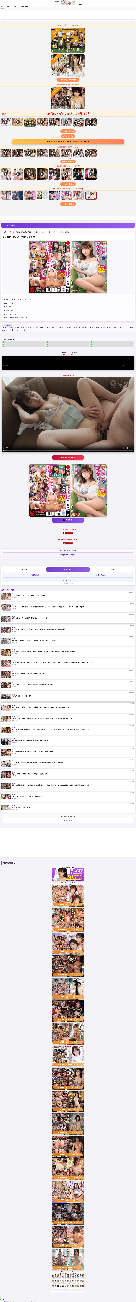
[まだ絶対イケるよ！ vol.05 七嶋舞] (68, 533)
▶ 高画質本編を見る (68, 457)
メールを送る (3, 1301)
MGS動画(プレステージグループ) (18, 318)
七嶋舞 (9, 307)
